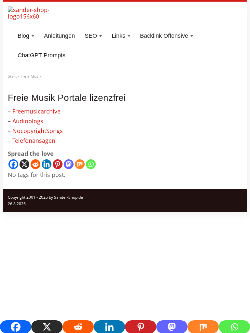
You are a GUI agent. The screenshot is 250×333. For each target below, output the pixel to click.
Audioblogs (27, 121)
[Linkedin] (46, 164)
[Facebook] (13, 164)
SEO (92, 36)
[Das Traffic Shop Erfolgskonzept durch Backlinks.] (33, 16)
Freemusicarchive (36, 111)
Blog (24, 36)
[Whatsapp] (91, 164)
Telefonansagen (33, 140)
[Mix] (80, 164)
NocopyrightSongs (37, 131)
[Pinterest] (57, 164)
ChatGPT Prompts (41, 55)
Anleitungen (59, 36)
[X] (24, 164)
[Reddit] (35, 164)
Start (12, 76)
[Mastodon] (69, 164)
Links (119, 36)
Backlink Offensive (165, 36)
